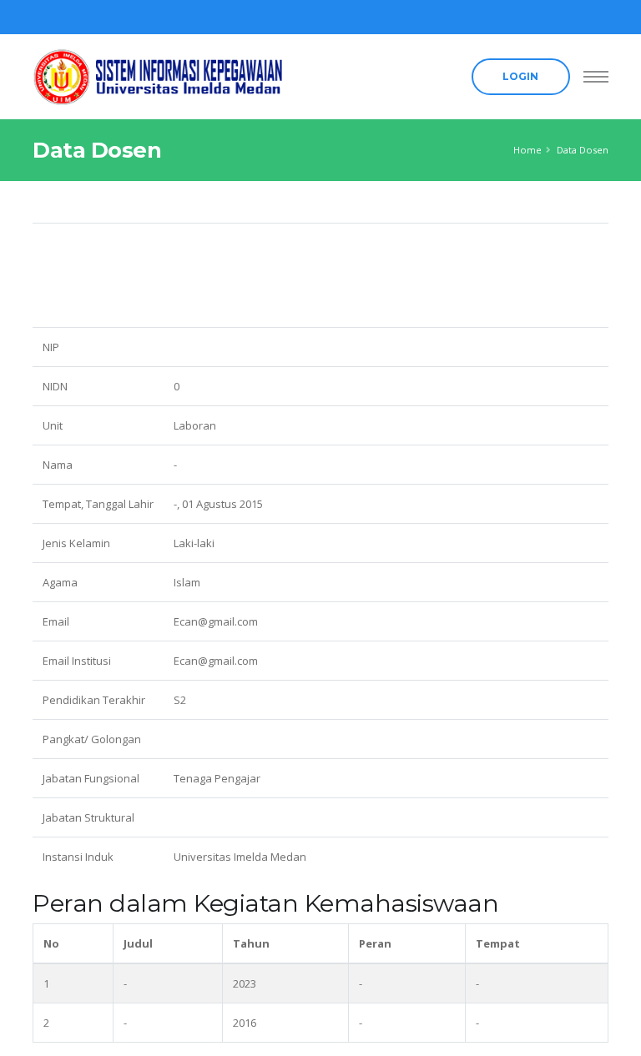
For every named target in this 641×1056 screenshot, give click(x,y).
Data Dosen (582, 149)
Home (527, 149)
